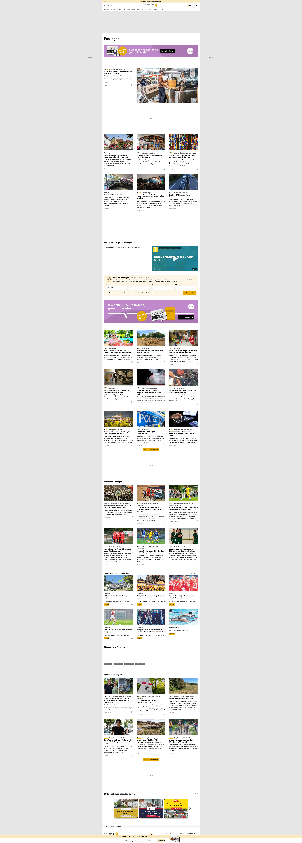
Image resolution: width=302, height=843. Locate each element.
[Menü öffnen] (104, 5)
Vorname (131, 284)
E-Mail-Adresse (179, 284)
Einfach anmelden (190, 293)
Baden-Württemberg (129, 9)
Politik (138, 9)
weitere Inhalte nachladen (151, 449)
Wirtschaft (144, 9)
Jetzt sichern (161, 840)
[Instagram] (164, 833)
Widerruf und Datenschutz (150, 292)
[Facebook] (173, 833)
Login (196, 5)
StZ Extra (161, 9)
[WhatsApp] (167, 833)
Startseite (106, 9)
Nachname (155, 284)
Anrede (107, 284)
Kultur (155, 9)
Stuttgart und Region (116, 9)
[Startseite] (106, 826)
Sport (150, 9)
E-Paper (110, 5)
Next (190, 808)
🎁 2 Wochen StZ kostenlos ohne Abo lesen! (151, 1)
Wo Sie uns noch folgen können (189, 833)
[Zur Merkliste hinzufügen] (132, 85)
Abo (190, 5)
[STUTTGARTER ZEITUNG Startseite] (151, 5)
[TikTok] (170, 833)
